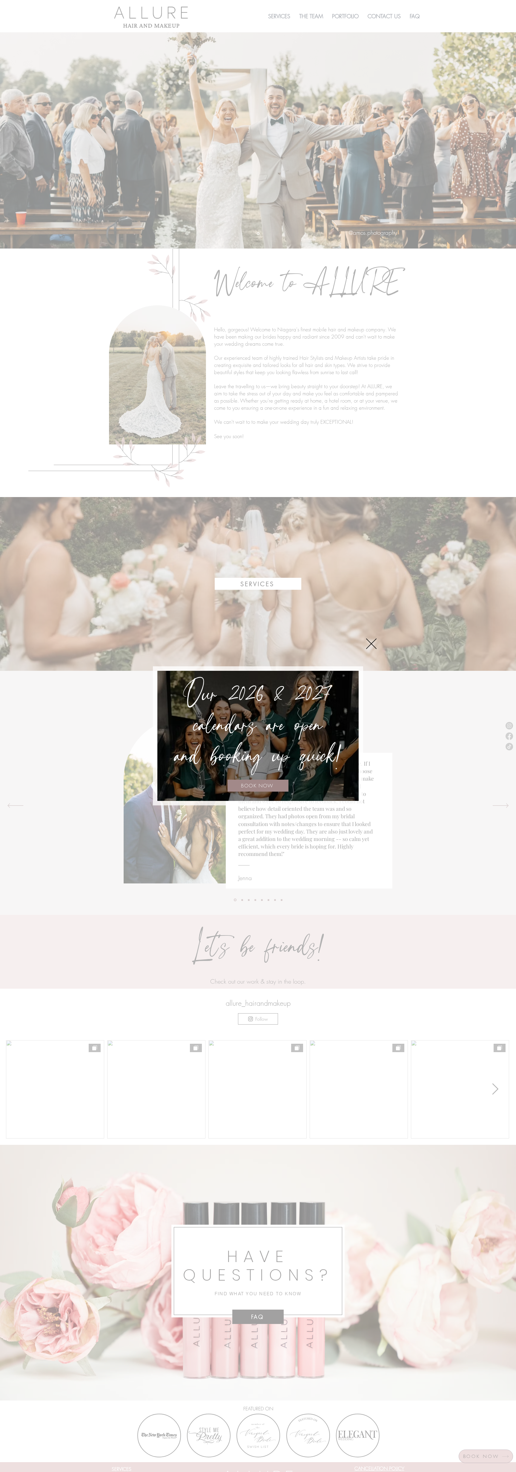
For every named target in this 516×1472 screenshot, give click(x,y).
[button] (371, 644)
